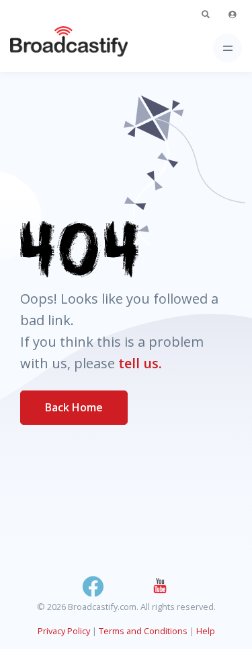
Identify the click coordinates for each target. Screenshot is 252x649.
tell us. (140, 363)
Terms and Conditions (143, 631)
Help (205, 631)
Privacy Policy (64, 631)
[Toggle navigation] (227, 48)
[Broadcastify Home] (47, 48)
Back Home (74, 407)
